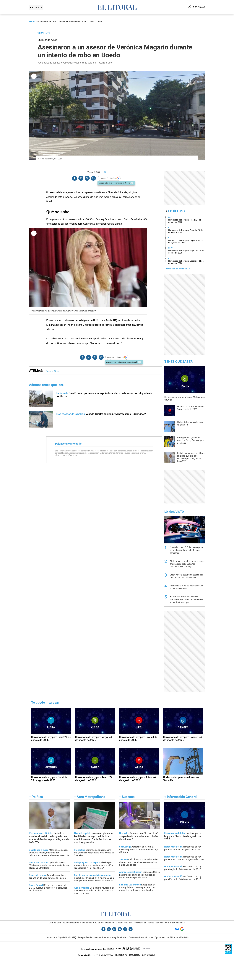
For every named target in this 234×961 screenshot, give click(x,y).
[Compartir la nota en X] (81, 178)
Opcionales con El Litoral (166, 937)
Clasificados (86, 922)
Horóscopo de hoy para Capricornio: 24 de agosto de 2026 (186, 240)
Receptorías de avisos (88, 937)
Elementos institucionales (141, 937)
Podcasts (109, 922)
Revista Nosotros (71, 922)
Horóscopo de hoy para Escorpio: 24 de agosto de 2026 (186, 260)
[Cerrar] (131, 183)
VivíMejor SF (140, 922)
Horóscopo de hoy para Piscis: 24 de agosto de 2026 (184, 219)
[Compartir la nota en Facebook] (75, 178)
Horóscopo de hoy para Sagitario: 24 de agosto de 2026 (186, 250)
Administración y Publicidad (113, 937)
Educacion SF (178, 922)
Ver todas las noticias (176, 269)
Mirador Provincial (124, 922)
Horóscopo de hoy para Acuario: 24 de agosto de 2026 (185, 229)
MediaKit (184, 937)
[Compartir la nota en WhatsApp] (87, 178)
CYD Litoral (98, 922)
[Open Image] (34, 76)
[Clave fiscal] (228, 953)
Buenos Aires (52, 371)
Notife (168, 922)
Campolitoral (55, 922)
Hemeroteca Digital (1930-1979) (61, 937)
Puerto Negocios (155, 922)
